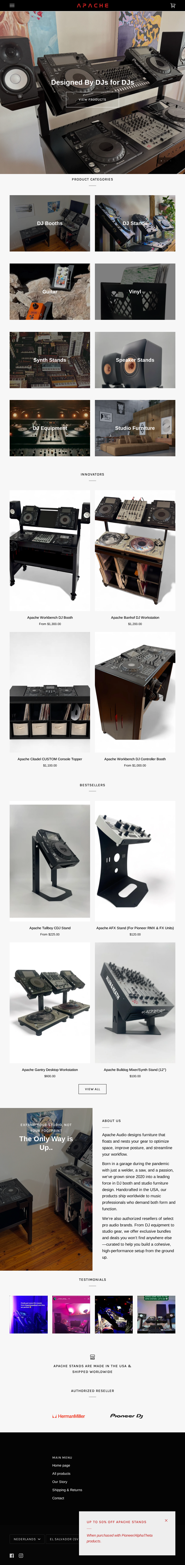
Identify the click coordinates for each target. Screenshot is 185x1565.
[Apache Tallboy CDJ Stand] (50, 861)
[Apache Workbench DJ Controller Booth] (135, 692)
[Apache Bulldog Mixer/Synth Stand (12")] (135, 1002)
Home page (61, 1465)
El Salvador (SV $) (66, 1539)
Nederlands (25, 1539)
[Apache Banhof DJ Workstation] (135, 550)
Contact (58, 1498)
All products (61, 1473)
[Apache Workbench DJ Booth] (50, 550)
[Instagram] (21, 1555)
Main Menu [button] (62, 1457)
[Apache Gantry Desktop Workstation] (50, 1002)
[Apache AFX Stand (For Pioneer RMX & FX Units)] (135, 861)
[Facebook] (12, 1555)
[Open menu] (17, 5)
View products (92, 99)
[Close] (168, 1518)
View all (92, 1089)
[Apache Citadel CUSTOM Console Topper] (50, 692)
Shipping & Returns (67, 1490)
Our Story (59, 1482)
